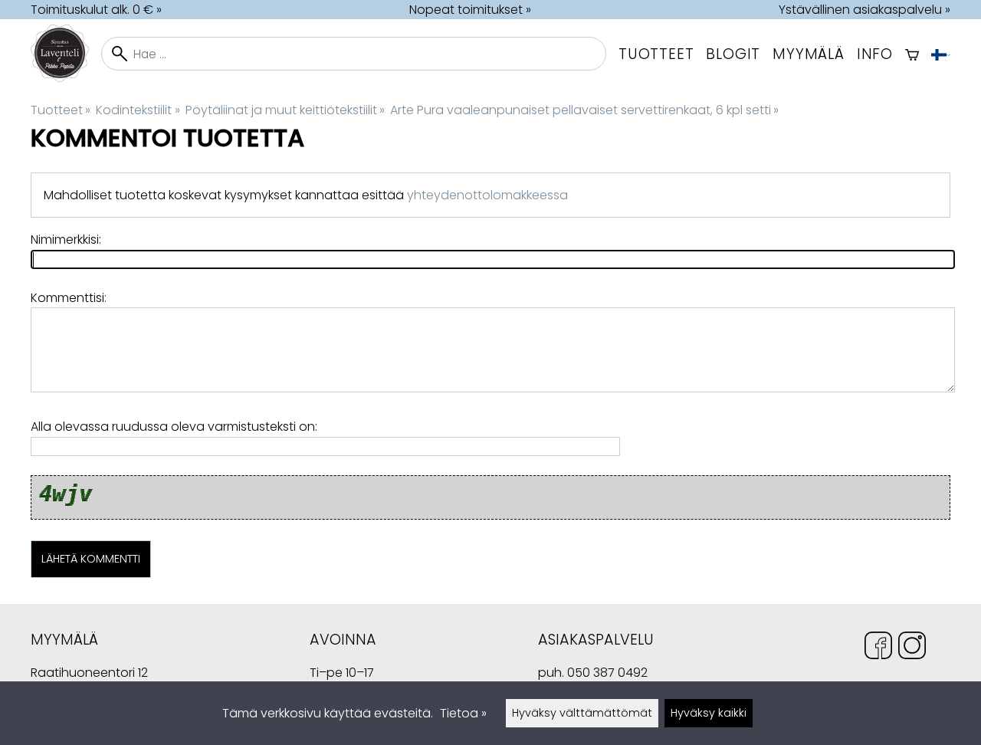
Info (875, 54)
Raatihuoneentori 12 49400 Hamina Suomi (89, 674)
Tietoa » (463, 713)
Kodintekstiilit (137, 110)
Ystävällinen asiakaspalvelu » (864, 9)
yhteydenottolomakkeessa (487, 195)
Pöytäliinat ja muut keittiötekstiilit (285, 110)
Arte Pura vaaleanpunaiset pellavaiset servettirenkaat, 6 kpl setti (584, 110)
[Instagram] (912, 648)
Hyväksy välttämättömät (582, 712)
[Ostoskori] (912, 54)
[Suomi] (940, 54)
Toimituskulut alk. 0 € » (96, 9)
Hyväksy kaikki (708, 712)
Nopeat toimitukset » (470, 9)
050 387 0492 (607, 672)
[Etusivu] (66, 78)
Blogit (733, 54)
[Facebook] (878, 648)
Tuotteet (656, 54)
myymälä (809, 54)
